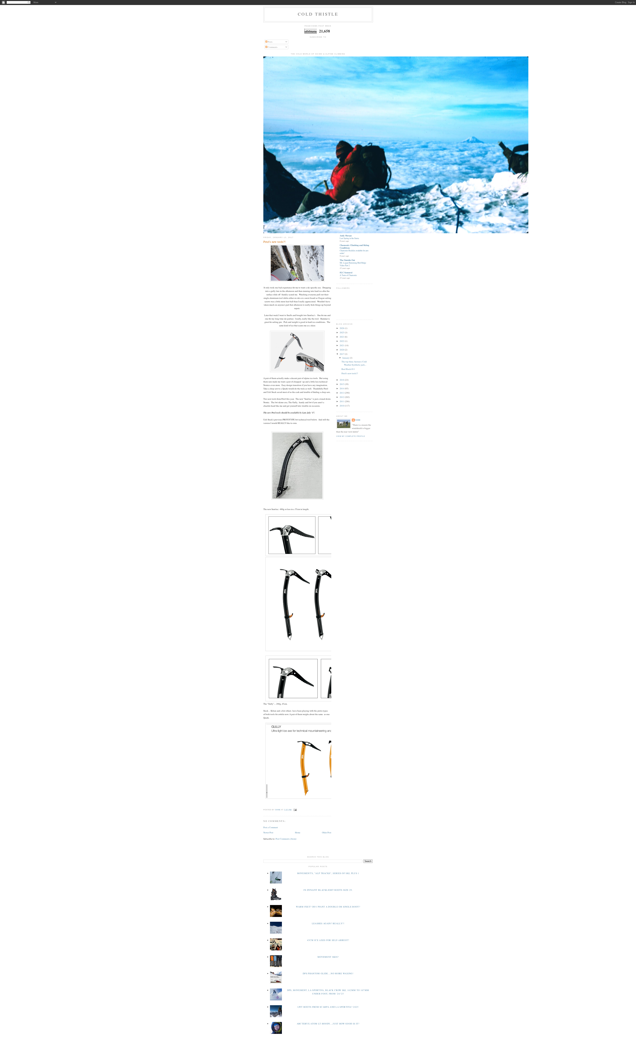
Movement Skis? (328, 956)
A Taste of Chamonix (348, 275)
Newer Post (268, 832)
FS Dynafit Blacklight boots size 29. (328, 889)
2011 (342, 401)
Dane (358, 420)
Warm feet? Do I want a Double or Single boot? (328, 906)
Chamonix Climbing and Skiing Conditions (354, 246)
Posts (269, 41)
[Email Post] (295, 810)
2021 (342, 345)
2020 (342, 349)
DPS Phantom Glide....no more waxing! (328, 973)
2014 (342, 388)
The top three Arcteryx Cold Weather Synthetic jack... (354, 363)
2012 (342, 397)
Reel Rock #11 (348, 369)
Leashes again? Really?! (328, 923)
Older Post (326, 832)
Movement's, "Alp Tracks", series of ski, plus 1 (328, 873)
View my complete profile (350, 436)
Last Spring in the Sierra (349, 238)
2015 (342, 384)
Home (297, 832)
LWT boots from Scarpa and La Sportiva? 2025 (328, 1006)
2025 (342, 332)
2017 (342, 353)
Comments (272, 47)
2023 (342, 336)
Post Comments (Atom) (286, 838)
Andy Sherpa (346, 235)
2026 (342, 328)
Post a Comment (270, 827)
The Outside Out (347, 260)
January (346, 357)
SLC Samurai (346, 272)
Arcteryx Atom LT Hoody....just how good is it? (328, 1023)
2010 (342, 405)
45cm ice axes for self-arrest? (328, 940)
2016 (342, 379)
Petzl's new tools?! (350, 373)
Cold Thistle (318, 14)
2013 (342, 392)
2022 (342, 341)
